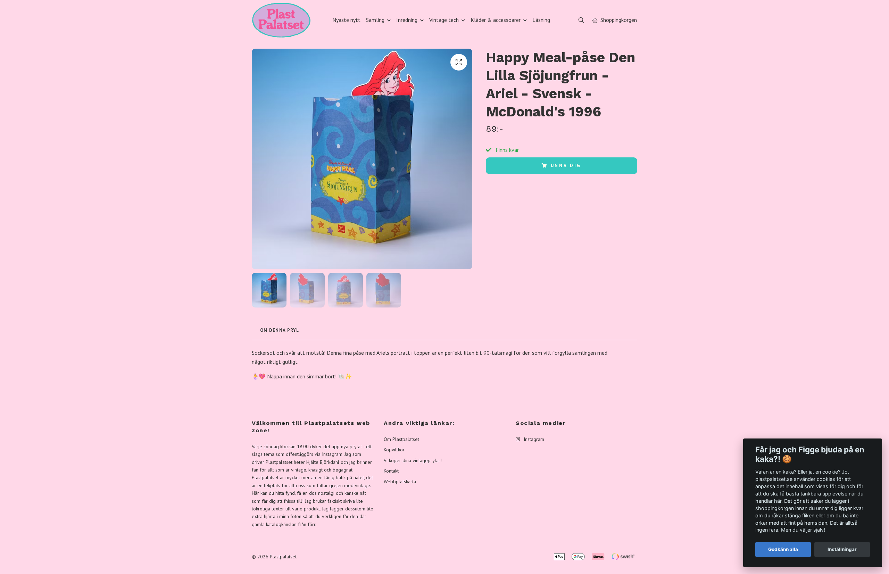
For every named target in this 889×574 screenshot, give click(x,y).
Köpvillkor (394, 449)
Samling (375, 19)
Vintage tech (444, 19)
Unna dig (566, 166)
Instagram (533, 439)
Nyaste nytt (346, 19)
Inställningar (842, 549)
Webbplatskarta (400, 481)
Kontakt (391, 471)
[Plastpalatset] (281, 20)
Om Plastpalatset (401, 439)
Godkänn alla (783, 549)
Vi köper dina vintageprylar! (413, 460)
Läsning (541, 19)
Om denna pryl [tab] (279, 330)
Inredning (406, 19)
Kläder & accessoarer (496, 19)
